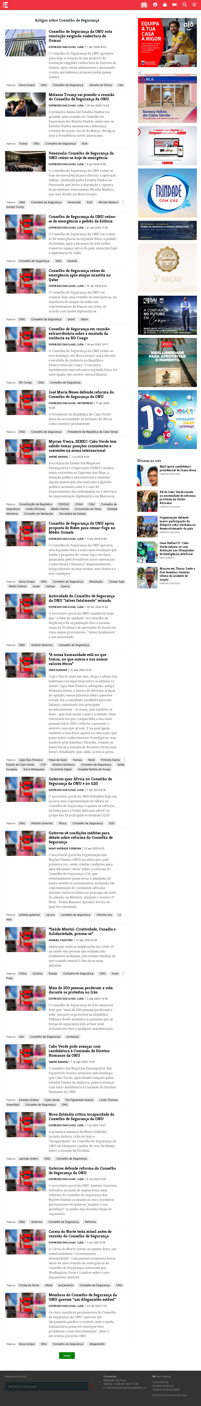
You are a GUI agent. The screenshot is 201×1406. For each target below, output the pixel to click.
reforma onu (104, 914)
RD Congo (25, 382)
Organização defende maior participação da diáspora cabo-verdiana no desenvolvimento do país (178, 522)
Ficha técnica (160, 1382)
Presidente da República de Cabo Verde (92, 431)
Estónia (72, 261)
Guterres (36, 1221)
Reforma (90, 1221)
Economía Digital (61, 769)
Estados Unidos (28, 1099)
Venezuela (74, 202)
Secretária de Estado (72, 513)
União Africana (35, 508)
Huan (115, 973)
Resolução (96, 581)
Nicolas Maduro (108, 202)
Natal (91, 759)
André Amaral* (59, 1061)
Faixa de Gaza (57, 759)
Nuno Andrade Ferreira (65, 848)
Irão (120, 85)
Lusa (80, 47)
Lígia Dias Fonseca (31, 759)
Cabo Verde (51, 1099)
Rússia (52, 973)
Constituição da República (35, 504)
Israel (71, 319)
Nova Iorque (27, 85)
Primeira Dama (110, 759)
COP (43, 764)
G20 (111, 823)
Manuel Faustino (61, 940)
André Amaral (58, 456)
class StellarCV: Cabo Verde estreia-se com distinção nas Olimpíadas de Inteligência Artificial (177, 548)
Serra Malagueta (33, 769)
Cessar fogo (116, 581)
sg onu (50, 914)
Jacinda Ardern (28, 1158)
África (62, 823)
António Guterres (41, 645)
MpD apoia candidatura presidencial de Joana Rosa (178, 468)
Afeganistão (97, 1344)
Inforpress (85, 403)
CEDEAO (63, 504)
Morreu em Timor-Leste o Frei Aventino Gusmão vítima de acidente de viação (177, 573)
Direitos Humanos (63, 764)
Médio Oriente (59, 508)
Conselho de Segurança (67, 85)
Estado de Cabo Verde (20, 764)
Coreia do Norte (29, 1285)
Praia (9, 978)
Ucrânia (37, 973)
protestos (72, 1036)
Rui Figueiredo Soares (79, 1099)
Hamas (50, 586)
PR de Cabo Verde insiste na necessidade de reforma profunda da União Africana (178, 497)
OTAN (79, 504)
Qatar (84, 319)
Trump (23, 143)
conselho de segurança (75, 914)
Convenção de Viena (87, 508)
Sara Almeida (58, 670)
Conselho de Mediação (38, 513)
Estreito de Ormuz (100, 85)
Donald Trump (15, 207)
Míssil (48, 1285)
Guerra (65, 586)
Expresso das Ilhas (62, 47)
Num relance (163, 1376)
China (22, 973)
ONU (43, 85)
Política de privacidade (166, 1389)
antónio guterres (29, 914)
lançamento (65, 1285)
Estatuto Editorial (163, 1385)
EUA (84, 143)
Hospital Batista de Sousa (93, 769)
